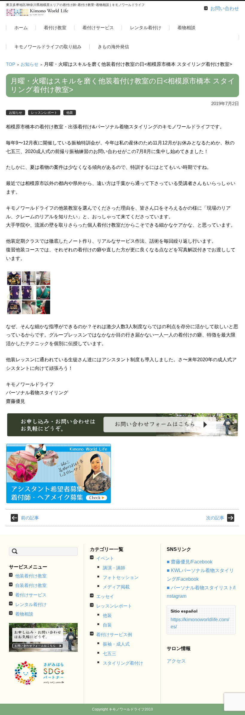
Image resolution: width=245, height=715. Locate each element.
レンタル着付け (145, 27)
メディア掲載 (116, 586)
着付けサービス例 (114, 634)
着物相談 (186, 27)
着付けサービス (98, 27)
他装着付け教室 (31, 575)
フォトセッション (121, 577)
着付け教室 (55, 27)
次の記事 (215, 517)
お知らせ (30, 64)
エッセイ (105, 596)
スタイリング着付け (123, 663)
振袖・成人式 (116, 644)
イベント (105, 558)
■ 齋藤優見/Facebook (189, 561)
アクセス (176, 660)
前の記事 (30, 517)
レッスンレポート (44, 112)
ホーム (21, 27)
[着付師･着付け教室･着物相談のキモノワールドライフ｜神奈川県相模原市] (38, 12)
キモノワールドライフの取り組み (48, 46)
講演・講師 (114, 567)
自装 (107, 624)
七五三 (109, 653)
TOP (10, 64)
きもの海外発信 (113, 46)
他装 (69, 112)
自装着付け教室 (31, 585)
